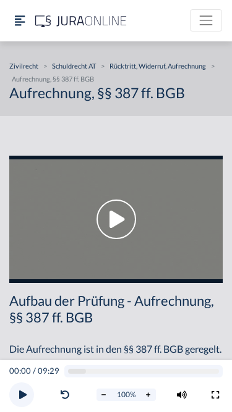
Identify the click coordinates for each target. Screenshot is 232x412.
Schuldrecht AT (74, 66)
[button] (67, 394)
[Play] (21, 394)
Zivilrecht (23, 66)
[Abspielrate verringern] (104, 395)
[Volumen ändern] (181, 395)
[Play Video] (116, 219)
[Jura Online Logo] (81, 20)
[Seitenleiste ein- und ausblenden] (20, 20)
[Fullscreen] (215, 395)
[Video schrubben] (144, 371)
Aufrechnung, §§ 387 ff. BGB (53, 79)
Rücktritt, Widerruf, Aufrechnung (158, 66)
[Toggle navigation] (206, 20)
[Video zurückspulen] (65, 394)
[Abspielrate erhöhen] (148, 395)
